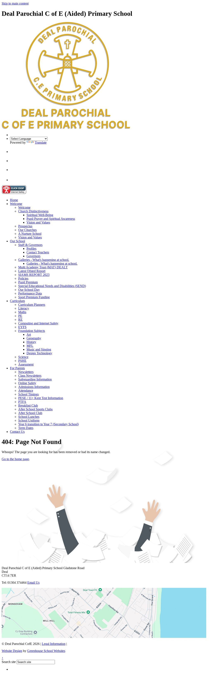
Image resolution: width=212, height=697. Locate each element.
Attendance (25, 390)
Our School (17, 241)
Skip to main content (15, 3)
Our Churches (27, 230)
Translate (41, 142)
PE (20, 316)
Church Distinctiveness (33, 211)
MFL (29, 345)
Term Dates (25, 428)
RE (20, 319)
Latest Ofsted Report (31, 271)
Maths (22, 312)
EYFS (22, 327)
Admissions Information (34, 387)
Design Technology (39, 353)
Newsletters (26, 372)
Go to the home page (15, 459)
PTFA (22, 402)
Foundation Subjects (31, 331)
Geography (33, 338)
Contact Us (17, 431)
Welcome (16, 203)
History (31, 342)
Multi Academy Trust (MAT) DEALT (43, 267)
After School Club (30, 413)
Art (28, 334)
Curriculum (17, 301)
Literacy (23, 308)
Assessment (26, 364)
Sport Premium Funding (34, 297)
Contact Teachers (37, 252)
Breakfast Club (28, 405)
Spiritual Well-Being (39, 215)
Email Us (33, 582)
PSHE (22, 360)
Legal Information (53, 644)
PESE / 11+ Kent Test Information (40, 398)
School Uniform (28, 420)
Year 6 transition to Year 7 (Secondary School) (48, 424)
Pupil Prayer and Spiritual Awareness (50, 218)
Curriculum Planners (31, 304)
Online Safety (27, 383)
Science (23, 357)
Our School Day (29, 289)
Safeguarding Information (35, 379)
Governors (33, 256)
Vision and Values (38, 222)
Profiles (31, 248)
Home (14, 200)
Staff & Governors (30, 245)
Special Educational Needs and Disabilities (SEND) (52, 286)
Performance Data (30, 293)
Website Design (12, 651)
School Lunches (28, 416)
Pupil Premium (28, 282)
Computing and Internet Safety (38, 323)
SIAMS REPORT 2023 (33, 274)
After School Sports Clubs (35, 409)
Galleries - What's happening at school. (43, 260)
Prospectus (25, 226)
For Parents (17, 368)
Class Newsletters (29, 375)
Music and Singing (38, 349)
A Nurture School (29, 233)
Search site (9, 662)
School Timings (28, 394)
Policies (23, 278)
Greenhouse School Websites (46, 651)
